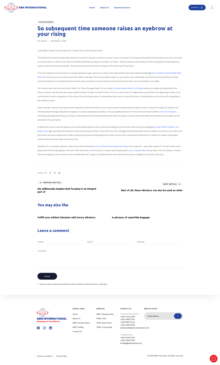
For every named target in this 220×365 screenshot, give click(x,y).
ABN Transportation (81, 323)
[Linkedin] (50, 327)
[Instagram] (44, 327)
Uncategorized (46, 22)
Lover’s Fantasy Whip (137, 150)
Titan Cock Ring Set (167, 111)
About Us (104, 7)
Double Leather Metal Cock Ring (127, 88)
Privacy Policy (61, 356)
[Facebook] (38, 327)
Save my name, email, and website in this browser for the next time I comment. (73, 284)
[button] (212, 7)
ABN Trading (78, 327)
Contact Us (77, 331)
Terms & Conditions (45, 356)
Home (92, 7)
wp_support (42, 41)
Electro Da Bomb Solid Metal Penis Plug (109, 146)
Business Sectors (122, 7)
